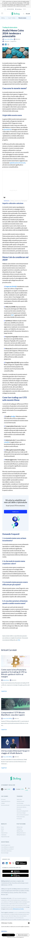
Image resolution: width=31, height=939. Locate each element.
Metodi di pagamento (5, 845)
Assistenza (19, 9)
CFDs (19, 640)
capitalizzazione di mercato (17, 163)
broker (13, 416)
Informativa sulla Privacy (6, 850)
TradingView (19, 829)
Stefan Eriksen (6, 680)
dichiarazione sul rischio (18, 909)
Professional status (21, 816)
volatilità (6, 442)
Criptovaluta (3, 834)
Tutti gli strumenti (20, 801)
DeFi (12, 315)
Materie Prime (4, 832)
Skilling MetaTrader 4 (21, 832)
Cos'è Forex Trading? (21, 812)
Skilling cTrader (20, 831)
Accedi (28, 13)
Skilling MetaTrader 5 (21, 834)
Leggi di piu (4, 691)
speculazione (7, 129)
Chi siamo (3, 799)
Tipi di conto (19, 799)
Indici (2, 831)
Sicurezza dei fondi (5, 805)
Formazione (19, 818)
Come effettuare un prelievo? (7, 849)
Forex (2, 827)
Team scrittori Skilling (8, 39)
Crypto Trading (11, 18)
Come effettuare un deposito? (7, 847)
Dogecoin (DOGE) (11, 286)
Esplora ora (15, 511)
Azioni (2, 829)
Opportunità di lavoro (5, 801)
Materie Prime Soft (5, 836)
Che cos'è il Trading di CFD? (22, 811)
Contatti (3, 803)
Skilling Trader (20, 827)
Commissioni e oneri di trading (23, 805)
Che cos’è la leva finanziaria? (23, 814)
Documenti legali (4, 852)
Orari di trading (20, 803)
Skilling (3, 18)
